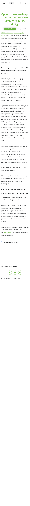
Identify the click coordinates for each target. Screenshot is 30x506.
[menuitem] (25, 3)
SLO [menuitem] (25, 3)
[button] (11, 3)
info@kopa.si (7, 232)
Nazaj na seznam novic (12, 278)
